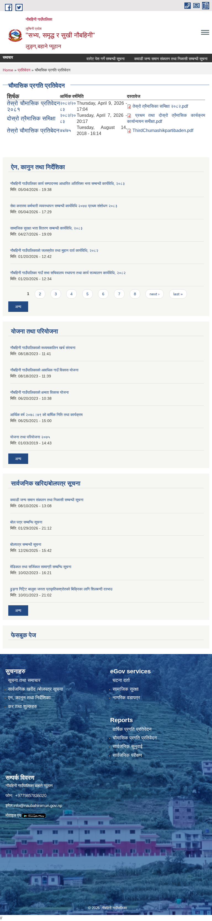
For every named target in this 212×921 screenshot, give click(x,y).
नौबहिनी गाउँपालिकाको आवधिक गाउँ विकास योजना (44, 370)
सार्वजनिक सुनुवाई (127, 746)
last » (178, 294)
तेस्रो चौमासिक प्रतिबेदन (33, 130)
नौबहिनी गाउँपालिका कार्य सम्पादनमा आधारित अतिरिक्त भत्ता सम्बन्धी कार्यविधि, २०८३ (67, 183)
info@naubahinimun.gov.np (38, 805)
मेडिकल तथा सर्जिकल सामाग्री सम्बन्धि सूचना (40, 567)
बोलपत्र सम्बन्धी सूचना (25, 544)
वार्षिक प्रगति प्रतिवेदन (132, 729)
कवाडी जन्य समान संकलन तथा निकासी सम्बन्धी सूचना (159, 58)
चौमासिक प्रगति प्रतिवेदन (135, 738)
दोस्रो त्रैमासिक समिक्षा (31, 118)
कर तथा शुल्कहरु (22, 706)
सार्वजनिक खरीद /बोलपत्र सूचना (35, 689)
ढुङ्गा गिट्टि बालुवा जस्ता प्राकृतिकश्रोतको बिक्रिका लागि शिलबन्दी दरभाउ (61, 589)
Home (8, 70)
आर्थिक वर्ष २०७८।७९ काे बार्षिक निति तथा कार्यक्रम (46, 414)
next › (155, 294)
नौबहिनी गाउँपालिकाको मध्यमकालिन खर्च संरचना (42, 347)
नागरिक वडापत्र (126, 697)
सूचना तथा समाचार (24, 680)
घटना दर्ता (121, 680)
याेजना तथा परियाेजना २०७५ (30, 437)
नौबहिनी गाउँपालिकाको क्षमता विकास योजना (39, 392)
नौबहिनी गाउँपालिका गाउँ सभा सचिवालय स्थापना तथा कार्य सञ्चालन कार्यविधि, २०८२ (68, 273)
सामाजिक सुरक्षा (126, 689)
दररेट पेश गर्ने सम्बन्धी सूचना (94, 58)
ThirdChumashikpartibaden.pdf (162, 130)
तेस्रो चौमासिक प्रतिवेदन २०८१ (33, 106)
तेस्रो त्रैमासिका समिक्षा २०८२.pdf (160, 106)
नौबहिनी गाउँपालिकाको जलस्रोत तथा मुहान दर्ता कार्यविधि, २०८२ (54, 250)
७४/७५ (65, 130)
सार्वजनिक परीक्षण (127, 755)
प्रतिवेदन (24, 70)
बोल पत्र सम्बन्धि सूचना (26, 522)
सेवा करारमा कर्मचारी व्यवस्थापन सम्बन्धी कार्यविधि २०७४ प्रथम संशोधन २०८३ (63, 206)
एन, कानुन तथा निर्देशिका (29, 697)
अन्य (18, 306)
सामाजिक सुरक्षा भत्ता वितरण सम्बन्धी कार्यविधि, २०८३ (46, 228)
